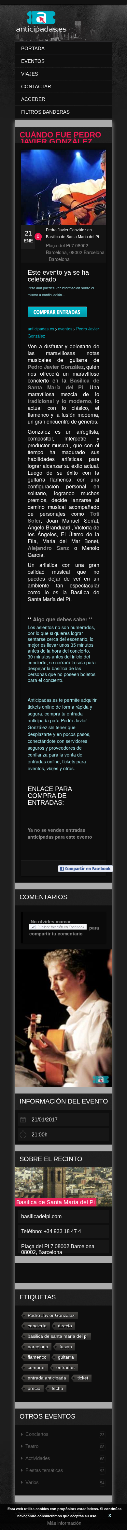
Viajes (29, 74)
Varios (65, 1482)
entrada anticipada (47, 1377)
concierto (37, 1325)
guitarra (66, 1357)
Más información (64, 1523)
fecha (57, 1388)
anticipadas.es (41, 328)
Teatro (65, 1446)
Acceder (33, 99)
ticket (83, 1377)
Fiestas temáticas (65, 1470)
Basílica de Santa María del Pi (55, 1202)
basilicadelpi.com (41, 1216)
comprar (36, 1367)
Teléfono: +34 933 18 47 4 (51, 1231)
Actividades (65, 1458)
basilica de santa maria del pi (58, 1336)
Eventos (33, 61)
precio (34, 1388)
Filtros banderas (45, 112)
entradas (65, 1367)
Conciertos (65, 1434)
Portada (33, 48)
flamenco (37, 1357)
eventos (65, 328)
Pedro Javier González (51, 1315)
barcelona (38, 1346)
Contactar (36, 86)
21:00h (40, 1134)
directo (65, 1325)
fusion (66, 1346)
